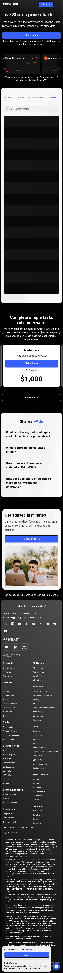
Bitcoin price (8, 751)
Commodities (8, 695)
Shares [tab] (53, 97)
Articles (6, 799)
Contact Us (37, 760)
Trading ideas (8, 739)
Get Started (30, 538)
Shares (6, 700)
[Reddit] (54, 623)
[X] (5, 623)
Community (37, 735)
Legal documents (10, 833)
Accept (27, 955)
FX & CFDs (7, 672)
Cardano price (8, 767)
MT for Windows (39, 792)
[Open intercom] (56, 966)
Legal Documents (40, 764)
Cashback (37, 720)
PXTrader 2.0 (38, 668)
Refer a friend (8, 818)
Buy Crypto (7, 676)
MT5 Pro (36, 800)
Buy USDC (37, 823)
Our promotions (9, 814)
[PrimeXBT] (10, 4)
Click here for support (30, 606)
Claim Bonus (31, 363)
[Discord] (5, 630)
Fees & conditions (40, 691)
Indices (6, 691)
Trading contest (9, 822)
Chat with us (27, 595)
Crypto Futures (9, 668)
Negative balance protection (44, 708)
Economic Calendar (11, 735)
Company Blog (38, 756)
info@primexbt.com (28, 613)
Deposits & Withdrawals (42, 695)
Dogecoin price (9, 763)
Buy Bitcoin (37, 811)
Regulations (37, 739)
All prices (6, 783)
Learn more (31, 397)
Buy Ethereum (38, 815)
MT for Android (39, 779)
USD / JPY (7, 775)
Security (36, 700)
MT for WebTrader (40, 796)
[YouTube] (33, 623)
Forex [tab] (8, 97)
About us (36, 731)
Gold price (7, 779)
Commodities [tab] (37, 97)
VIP (34, 704)
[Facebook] (26, 623)
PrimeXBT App (38, 672)
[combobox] (34, 109)
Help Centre (52, 595)
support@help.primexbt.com (29, 618)
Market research (9, 794)
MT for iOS (37, 783)
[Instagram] (12, 623)
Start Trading (32, 35)
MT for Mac (37, 787)
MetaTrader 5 (38, 676)
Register (47, 4)
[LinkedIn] (19, 623)
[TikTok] (40, 623)
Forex (5, 687)
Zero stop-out (38, 716)
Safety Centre (38, 768)
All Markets (7, 712)
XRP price (7, 759)
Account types (38, 712)
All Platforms (38, 680)
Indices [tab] (21, 97)
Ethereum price (9, 755)
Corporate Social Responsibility (45, 752)
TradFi (5, 716)
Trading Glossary (10, 803)
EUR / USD (7, 771)
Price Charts (8, 727)
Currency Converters (11, 731)
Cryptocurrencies (10, 704)
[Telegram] (47, 623)
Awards (36, 743)
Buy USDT (37, 819)
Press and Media (39, 748)
